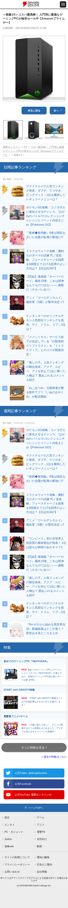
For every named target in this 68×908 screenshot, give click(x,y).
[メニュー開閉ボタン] (63, 4)
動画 (39, 846)
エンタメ (10, 824)
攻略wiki (9, 846)
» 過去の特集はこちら (54, 756)
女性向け (42, 839)
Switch (8, 839)
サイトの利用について (17, 857)
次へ (56, 110)
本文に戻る (34, 110)
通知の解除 (43, 857)
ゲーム (40, 817)
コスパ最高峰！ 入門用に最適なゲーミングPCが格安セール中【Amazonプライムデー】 (33, 151)
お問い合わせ (12, 871)
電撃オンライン (11, 147)
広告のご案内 (44, 864)
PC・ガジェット (14, 831)
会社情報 (42, 871)
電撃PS (41, 831)
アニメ (40, 824)
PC (25, 147)
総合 (7, 817)
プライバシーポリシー (17, 864)
